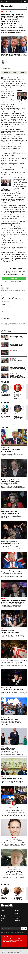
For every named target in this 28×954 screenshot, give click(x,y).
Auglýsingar (17, 920)
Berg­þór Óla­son (4, 306)
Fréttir (2, 11)
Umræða (3, 917)
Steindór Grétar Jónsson (7, 65)
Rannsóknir (3, 912)
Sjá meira (13, 278)
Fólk (9, 306)
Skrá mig (24, 928)
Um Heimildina (18, 917)
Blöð (16, 912)
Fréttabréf (17, 915)
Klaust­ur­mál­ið (7, 308)
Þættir (2, 921)
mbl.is (8, 108)
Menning (3, 915)
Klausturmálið (8, 11)
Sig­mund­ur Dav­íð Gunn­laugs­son (18, 308)
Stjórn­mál (3, 311)
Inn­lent (23, 306)
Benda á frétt (18, 918)
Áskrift (16, 913)
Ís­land (3, 308)
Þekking (3, 918)
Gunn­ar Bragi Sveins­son (16, 306)
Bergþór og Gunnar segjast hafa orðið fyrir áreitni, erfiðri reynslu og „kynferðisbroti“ (21, 102)
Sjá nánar (16, 952)
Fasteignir (17, 910)
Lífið (2, 920)
